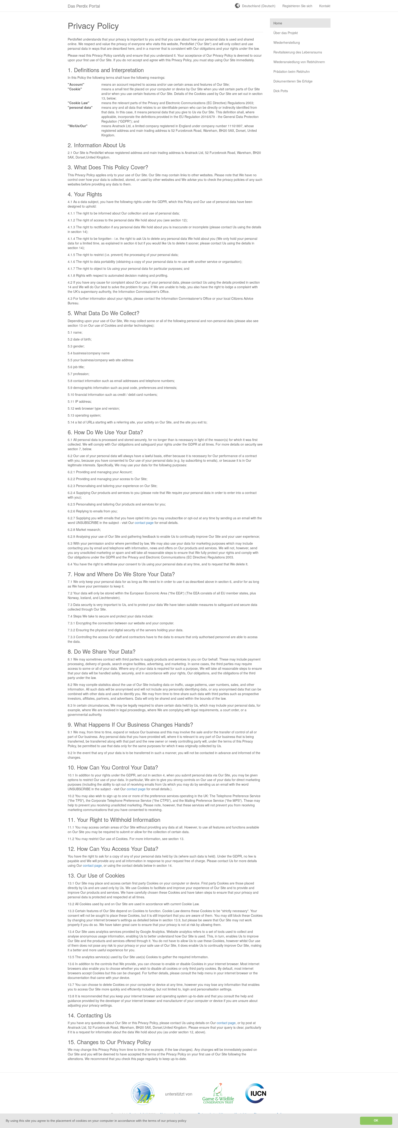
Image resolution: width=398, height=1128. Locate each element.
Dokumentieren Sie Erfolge (293, 81)
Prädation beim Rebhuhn (291, 71)
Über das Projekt (285, 32)
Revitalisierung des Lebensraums (297, 52)
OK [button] (376, 1120)
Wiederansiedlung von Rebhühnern (299, 61)
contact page (144, 522)
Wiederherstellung (286, 42)
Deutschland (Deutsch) (258, 5)
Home (277, 23)
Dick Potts (280, 90)
